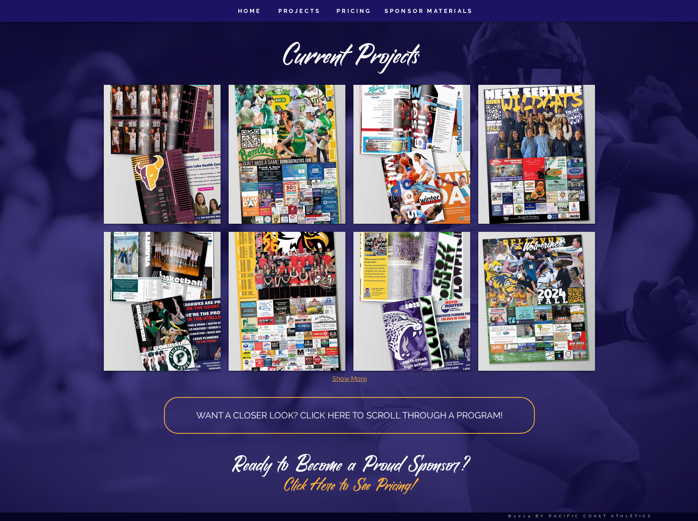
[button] (162, 154)
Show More (349, 378)
